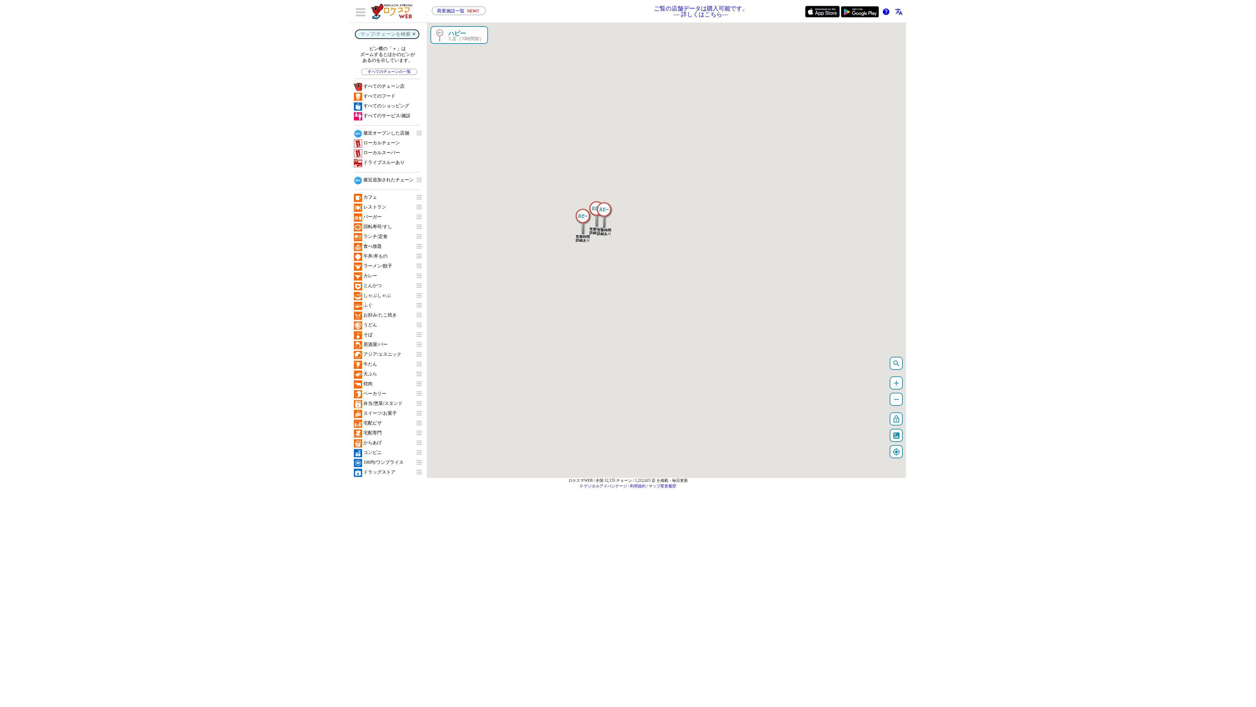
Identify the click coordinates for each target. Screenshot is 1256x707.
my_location (896, 452)
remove (896, 399)
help (886, 12)
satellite (896, 435)
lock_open (896, 419)
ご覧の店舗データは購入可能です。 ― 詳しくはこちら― (701, 11)
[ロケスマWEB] (394, 11)
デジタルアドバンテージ (605, 486)
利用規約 (638, 486)
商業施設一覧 (458, 11)
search (896, 363)
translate (899, 12)
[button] (582, 218)
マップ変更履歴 (662, 486)
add (896, 383)
